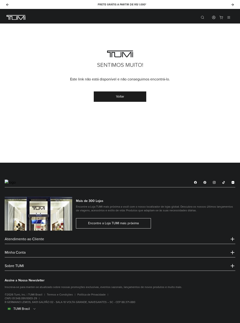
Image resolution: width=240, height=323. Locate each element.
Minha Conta (15, 252)
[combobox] (120, 309)
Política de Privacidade (91, 294)
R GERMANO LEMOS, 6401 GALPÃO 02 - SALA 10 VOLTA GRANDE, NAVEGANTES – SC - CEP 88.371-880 (70, 302)
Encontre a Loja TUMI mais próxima (113, 223)
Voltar (120, 96)
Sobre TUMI (14, 266)
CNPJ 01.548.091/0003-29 (21, 298)
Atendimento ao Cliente (24, 239)
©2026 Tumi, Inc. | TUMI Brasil (23, 294)
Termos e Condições (60, 294)
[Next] (232, 5)
